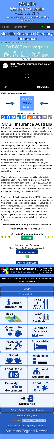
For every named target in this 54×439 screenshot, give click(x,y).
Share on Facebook (27, 251)
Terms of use (14, 425)
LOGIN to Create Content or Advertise (27, 410)
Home (5, 26)
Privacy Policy (29, 425)
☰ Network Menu (27, 294)
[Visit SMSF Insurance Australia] (27, 103)
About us (42, 425)
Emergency (20, 26)
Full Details (27, 59)
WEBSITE (27, 238)
